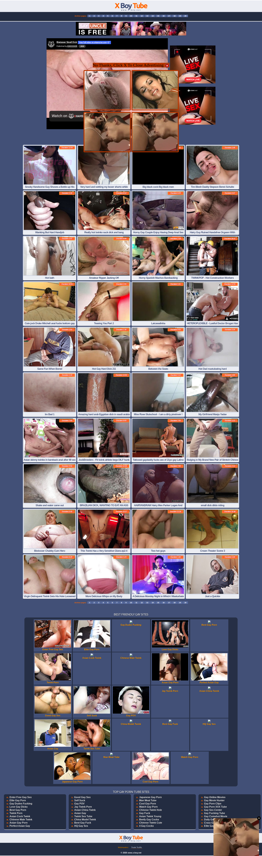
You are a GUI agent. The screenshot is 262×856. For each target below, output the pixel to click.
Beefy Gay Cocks (149, 819)
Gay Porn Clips (212, 803)
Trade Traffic (136, 847)
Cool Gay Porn (147, 803)
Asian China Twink (85, 810)
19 (180, 16)
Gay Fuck (144, 813)
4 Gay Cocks (146, 826)
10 (131, 16)
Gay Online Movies (214, 797)
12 (142, 16)
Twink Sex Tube (83, 816)
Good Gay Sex (82, 797)
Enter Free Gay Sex (21, 797)
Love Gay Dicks (19, 807)
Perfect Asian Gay (20, 826)
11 (136, 16)
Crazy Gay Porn (213, 822)
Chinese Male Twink (21, 819)
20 (185, 16)
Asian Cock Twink (20, 816)
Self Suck (79, 800)
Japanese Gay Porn (150, 797)
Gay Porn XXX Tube (215, 807)
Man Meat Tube (147, 800)
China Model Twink (85, 819)
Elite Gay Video (213, 826)
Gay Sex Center (213, 810)
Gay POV (79, 803)
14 (153, 16)
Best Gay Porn (18, 810)
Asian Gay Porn (19, 822)
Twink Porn (16, 813)
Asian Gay (80, 813)
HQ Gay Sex (81, 826)
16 (164, 16)
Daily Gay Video (213, 819)
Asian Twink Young (150, 816)
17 (169, 16)
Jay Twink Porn (83, 807)
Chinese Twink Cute (150, 822)
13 (147, 16)
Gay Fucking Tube (214, 813)
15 (158, 16)
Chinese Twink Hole (150, 810)
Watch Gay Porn (148, 807)
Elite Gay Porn (18, 800)
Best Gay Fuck (82, 822)
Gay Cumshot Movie (215, 816)
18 (174, 16)
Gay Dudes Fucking (21, 803)
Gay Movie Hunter (214, 800)
